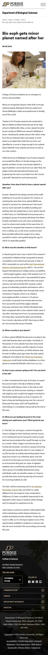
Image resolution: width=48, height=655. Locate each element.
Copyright (9, 634)
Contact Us (35, 647)
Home (4, 19)
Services (8, 607)
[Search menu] (43, 4)
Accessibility (11, 641)
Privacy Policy (24, 647)
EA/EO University (25, 641)
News (11, 19)
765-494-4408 (8, 572)
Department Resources (14, 602)
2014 (23, 19)
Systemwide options (8, 579)
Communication (10, 590)
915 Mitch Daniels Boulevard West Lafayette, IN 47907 (12, 566)
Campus (7, 596)
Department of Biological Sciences (19, 12)
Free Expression (23, 644)
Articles (17, 19)
